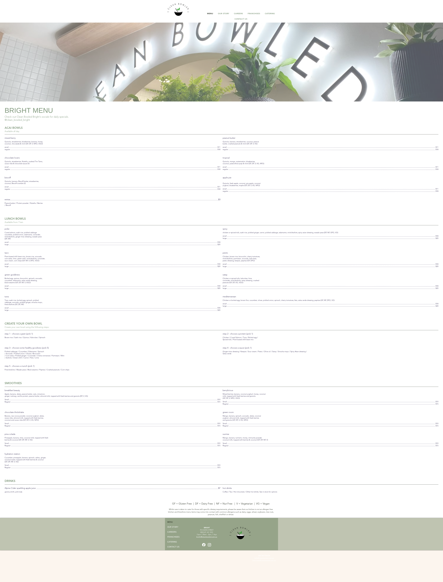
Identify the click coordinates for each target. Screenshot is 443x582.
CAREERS (172, 532)
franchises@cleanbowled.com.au (264, 560)
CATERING (172, 542)
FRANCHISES (173, 537)
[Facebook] (204, 544)
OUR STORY (172, 527)
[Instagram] (209, 544)
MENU (170, 522)
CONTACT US (173, 547)
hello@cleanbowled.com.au (264, 558)
